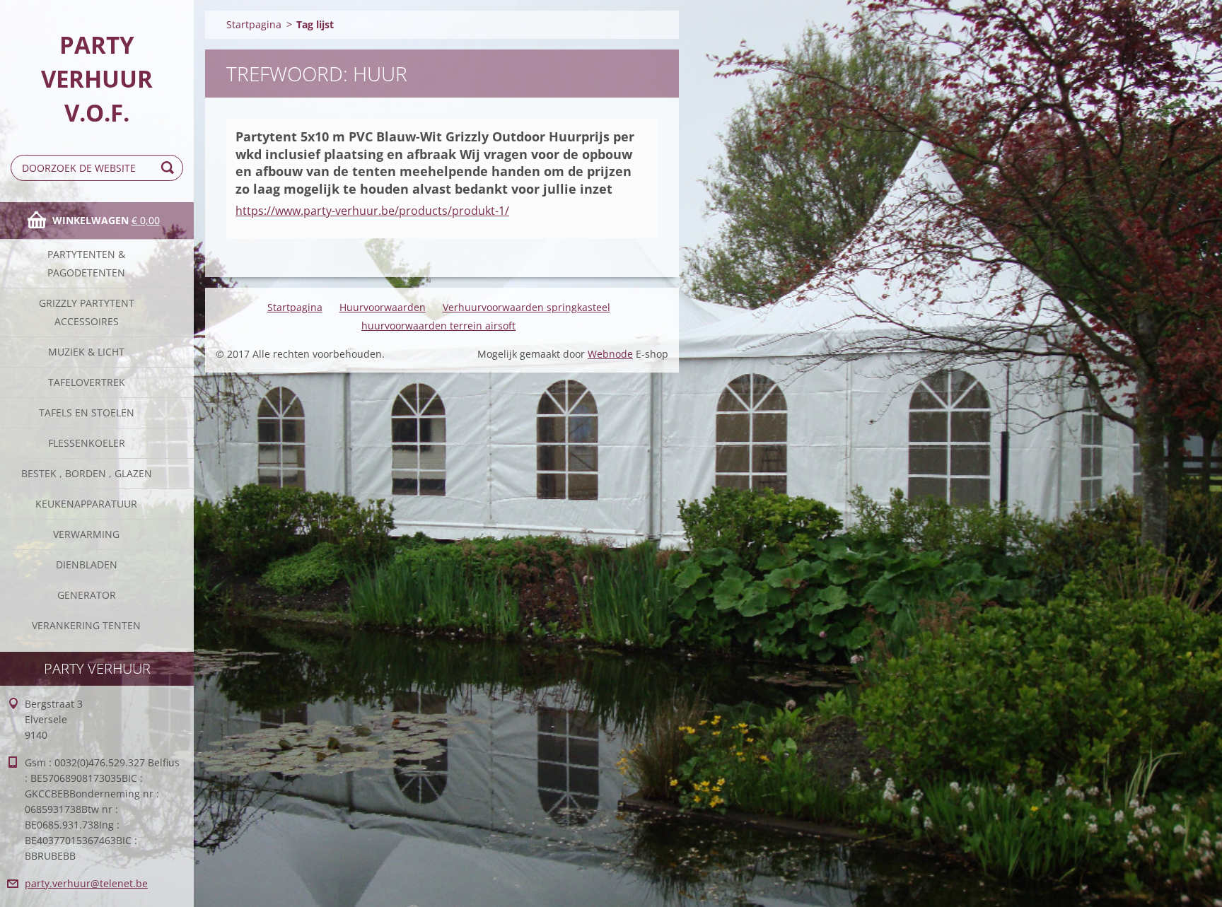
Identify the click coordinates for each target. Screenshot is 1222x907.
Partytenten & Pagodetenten (86, 263)
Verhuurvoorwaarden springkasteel (526, 307)
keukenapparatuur (86, 503)
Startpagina (253, 24)
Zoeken (170, 168)
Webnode (610, 354)
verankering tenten (86, 625)
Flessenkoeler (86, 443)
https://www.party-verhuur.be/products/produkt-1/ (372, 210)
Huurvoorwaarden (382, 307)
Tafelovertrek (86, 382)
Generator (86, 595)
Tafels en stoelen (86, 412)
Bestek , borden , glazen (86, 473)
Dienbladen (86, 564)
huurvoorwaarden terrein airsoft (438, 325)
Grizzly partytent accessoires (86, 312)
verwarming (86, 534)
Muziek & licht (86, 351)
